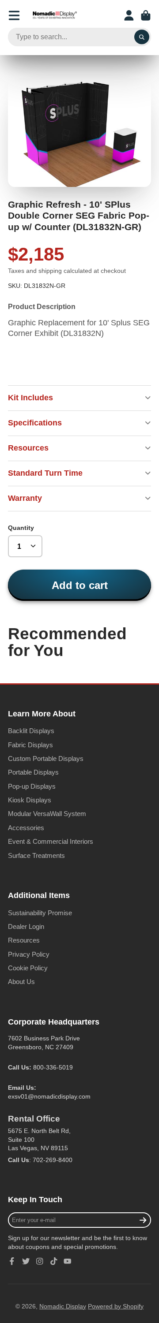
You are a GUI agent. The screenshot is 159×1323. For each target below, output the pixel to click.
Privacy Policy (28, 954)
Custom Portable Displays (45, 758)
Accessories (26, 827)
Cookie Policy (28, 968)
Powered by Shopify (116, 1306)
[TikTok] (54, 1261)
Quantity (21, 527)
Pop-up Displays (32, 786)
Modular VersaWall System (47, 813)
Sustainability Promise (40, 913)
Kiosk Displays (29, 800)
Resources (24, 940)
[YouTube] (68, 1261)
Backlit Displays (31, 730)
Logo (55, 15)
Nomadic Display (62, 1306)
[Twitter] (26, 1261)
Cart (145, 15)
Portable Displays (33, 772)
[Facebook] (12, 1261)
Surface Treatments (36, 855)
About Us (21, 981)
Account (129, 15)
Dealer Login (26, 926)
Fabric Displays (30, 745)
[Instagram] (40, 1261)
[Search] (141, 37)
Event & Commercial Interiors (50, 841)
